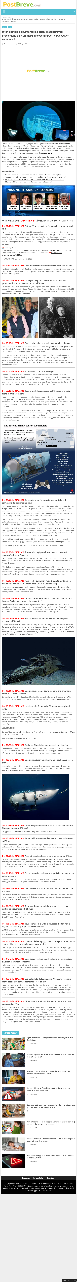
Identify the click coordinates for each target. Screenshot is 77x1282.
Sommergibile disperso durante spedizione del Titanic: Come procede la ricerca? (35, 177)
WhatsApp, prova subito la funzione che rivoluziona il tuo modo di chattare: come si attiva (48, 1072)
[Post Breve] (22, 4)
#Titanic (54, 252)
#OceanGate (55, 250)
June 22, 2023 (27, 259)
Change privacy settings (69, 1280)
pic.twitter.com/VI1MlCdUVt (12, 734)
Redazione (26, 1178)
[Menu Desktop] (4, 12)
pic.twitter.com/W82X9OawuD (13, 255)
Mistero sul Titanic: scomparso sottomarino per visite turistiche (29, 182)
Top (10, 27)
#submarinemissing (61, 732)
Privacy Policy (38, 1178)
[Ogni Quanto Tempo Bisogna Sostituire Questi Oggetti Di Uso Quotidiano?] (13, 1043)
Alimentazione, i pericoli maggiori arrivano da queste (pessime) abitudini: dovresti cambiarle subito (51, 1123)
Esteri (4, 27)
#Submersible (27, 250)
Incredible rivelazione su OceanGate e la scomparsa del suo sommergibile (33, 175)
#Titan (59, 252)
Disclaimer (51, 1178)
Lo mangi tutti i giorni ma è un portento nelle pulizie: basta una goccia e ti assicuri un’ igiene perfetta (51, 1106)
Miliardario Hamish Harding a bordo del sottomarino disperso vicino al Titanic (34, 179)
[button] (74, 12)
